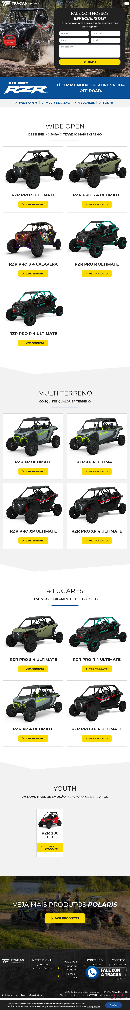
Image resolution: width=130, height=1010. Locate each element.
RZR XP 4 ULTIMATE (96, 462)
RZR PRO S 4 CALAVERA (33, 264)
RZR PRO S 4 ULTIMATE (96, 195)
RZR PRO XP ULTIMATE (33, 531)
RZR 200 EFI (50, 835)
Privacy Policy (121, 995)
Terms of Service (113, 998)
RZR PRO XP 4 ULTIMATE (97, 531)
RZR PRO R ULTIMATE (97, 264)
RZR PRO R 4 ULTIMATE (33, 333)
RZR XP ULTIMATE (33, 462)
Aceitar (113, 1005)
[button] (126, 3)
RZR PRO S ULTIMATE (33, 195)
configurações (93, 1006)
